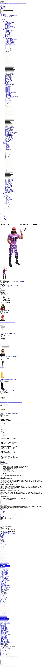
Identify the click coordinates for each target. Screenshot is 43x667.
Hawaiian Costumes (4, 602)
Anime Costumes (8, 95)
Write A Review (3, 516)
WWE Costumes (8, 82)
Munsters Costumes (8, 66)
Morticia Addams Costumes (5, 623)
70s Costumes (7, 89)
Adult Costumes (6, 21)
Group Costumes (6, 142)
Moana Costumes (8, 118)
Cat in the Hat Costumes (4, 568)
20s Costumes (7, 87)
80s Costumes (7, 90)
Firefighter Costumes (4, 593)
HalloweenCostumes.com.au (8, 209)
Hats (6, 155)
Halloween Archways (9, 179)
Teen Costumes (7, 35)
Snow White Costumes (9, 129)
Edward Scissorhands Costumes (10, 49)
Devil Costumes (3, 582)
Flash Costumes (3, 594)
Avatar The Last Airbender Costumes (11, 96)
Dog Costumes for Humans (5, 587)
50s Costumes (7, 88)
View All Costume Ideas (9, 84)
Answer (1, 509)
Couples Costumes (6, 141)
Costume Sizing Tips (4, 463)
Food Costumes (7, 106)
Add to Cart (3, 291)
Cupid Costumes (3, 577)
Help (2, 8)
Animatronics (7, 173)
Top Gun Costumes (8, 79)
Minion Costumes (3, 621)
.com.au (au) (2, 547)
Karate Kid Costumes (9, 57)
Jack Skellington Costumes (5, 608)
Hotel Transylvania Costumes (10, 55)
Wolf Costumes (3, 655)
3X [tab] (3, 435)
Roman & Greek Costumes (10, 127)
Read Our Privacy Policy (4, 532)
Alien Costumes (8, 93)
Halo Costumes (3, 600)
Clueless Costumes (8, 45)
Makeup (6, 158)
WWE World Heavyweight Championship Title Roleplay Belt (11, 402)
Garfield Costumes (8, 51)
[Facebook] (0, 520)
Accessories (5, 143)
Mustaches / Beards (8, 161)
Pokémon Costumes (8, 123)
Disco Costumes (8, 103)
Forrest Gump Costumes (9, 50)
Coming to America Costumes (10, 46)
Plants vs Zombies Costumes (10, 69)
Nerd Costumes (3, 624)
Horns (6, 157)
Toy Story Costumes (8, 80)
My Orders (9, 15)
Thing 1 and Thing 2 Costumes (5, 648)
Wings (6, 170)
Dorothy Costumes (3, 588)
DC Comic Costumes (8, 100)
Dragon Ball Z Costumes (9, 48)
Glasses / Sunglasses (8, 152)
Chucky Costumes (8, 98)
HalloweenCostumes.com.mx (8, 210)
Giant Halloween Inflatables (10, 178)
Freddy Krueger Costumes (5, 597)
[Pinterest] (3, 520)
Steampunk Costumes (4, 640)
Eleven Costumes (3, 590)
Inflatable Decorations (9, 184)
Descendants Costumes (9, 101)
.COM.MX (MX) (19, 3)
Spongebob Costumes (4, 639)
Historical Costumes (8, 111)
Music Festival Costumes (9, 120)
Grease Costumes (8, 53)
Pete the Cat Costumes (9, 68)
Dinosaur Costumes (8, 102)
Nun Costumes (3, 625)
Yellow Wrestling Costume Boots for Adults (8, 379)
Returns (1, 537)
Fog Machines (7, 176)
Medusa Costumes (3, 616)
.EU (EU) (24, 3)
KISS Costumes (8, 58)
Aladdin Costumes (3, 554)
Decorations (5, 171)
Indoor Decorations (8, 183)
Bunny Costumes (3, 564)
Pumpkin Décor (8, 187)
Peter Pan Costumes (4, 629)
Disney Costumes (8, 104)
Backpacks (7, 145)
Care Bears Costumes (9, 43)
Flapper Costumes (8, 105)
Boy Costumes (7, 33)
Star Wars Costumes (8, 77)
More (1, 550)
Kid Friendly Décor (8, 185)
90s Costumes (7, 91)
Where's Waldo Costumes (5, 654)
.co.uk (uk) (2, 545)
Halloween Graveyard (9, 180)
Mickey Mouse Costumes (4, 619)
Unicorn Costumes (3, 651)
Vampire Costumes (3, 652)
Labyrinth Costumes (8, 59)
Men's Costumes (8, 23)
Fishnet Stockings (8, 151)
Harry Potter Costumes (9, 110)
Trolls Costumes (8, 81)
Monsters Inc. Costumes (9, 65)
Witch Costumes (8, 139)
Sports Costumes (8, 131)
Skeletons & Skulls (8, 189)
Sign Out (3, 16)
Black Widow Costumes (4, 563)
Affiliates (2, 540)
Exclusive (4, 37)
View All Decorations (9, 172)
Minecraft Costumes (4, 620)
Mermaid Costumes (3, 617)
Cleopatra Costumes (4, 573)
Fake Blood (7, 159)
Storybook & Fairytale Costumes (11, 132)
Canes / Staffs (7, 147)
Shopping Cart (4, 19)
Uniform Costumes (8, 137)
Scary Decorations (8, 188)
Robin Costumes (3, 636)
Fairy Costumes (3, 592)
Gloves (6, 153)
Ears (5, 150)
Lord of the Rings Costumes (10, 61)
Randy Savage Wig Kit (4, 310)
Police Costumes (3, 633)
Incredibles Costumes (4, 605)
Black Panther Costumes (4, 562)
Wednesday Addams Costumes (5, 653)
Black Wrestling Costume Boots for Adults (8, 390)
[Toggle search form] (1, 13)
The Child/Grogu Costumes (5, 647)
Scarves (6, 164)
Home (2, 533)
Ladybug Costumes (3, 610)
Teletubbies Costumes (9, 78)
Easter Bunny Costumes (4, 589)
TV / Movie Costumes (9, 136)
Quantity (2, 287)
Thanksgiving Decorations (9, 191)
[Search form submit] (11, 11)
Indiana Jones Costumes (4, 606)
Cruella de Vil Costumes (4, 576)
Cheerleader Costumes (4, 569)
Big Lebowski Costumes (9, 42)
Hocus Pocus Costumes (9, 54)
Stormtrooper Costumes (4, 641)
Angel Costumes (3, 556)
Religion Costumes (8, 125)
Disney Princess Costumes (5, 585)
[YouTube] (5, 520)
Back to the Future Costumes (10, 41)
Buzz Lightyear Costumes (5, 565)
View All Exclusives (8, 38)
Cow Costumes (3, 575)
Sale (5, 194)
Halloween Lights (8, 181)
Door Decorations (8, 175)
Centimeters (3, 462)
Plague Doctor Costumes (4, 631)
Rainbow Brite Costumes (9, 72)
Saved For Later (14, 15)
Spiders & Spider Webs (9, 190)
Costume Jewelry (8, 149)
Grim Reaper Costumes (4, 599)
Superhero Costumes (8, 134)
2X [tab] (3, 434)
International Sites (3, 544)
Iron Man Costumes (3, 607)
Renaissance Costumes (9, 126)
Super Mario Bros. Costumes (10, 133)
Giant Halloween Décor (9, 177)
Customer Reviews (3, 551)
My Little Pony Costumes (9, 67)
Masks (6, 160)
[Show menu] (1, 10)
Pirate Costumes (8, 122)
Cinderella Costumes (4, 572)
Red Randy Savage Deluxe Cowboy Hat (7, 322)
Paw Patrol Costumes (4, 627)
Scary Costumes (8, 128)
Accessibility (2, 542)
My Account (3, 15)
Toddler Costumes (8, 36)
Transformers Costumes (9, 135)
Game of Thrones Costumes (10, 109)
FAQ (1, 538)
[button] (2, 7)
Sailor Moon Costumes (9, 73)
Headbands (7, 156)
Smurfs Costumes (8, 76)
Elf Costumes (2, 591)
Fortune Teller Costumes (4, 596)
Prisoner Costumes (3, 635)
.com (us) (2, 546)
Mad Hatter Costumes (4, 614)
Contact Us (3, 6)
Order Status (2, 536)
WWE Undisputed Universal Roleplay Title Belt (9, 413)
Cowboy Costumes (8, 99)
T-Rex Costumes (3, 645)
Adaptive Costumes (8, 31)
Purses (6, 163)
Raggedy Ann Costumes (9, 71)
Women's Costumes (8, 24)
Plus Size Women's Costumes (10, 27)
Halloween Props (8, 182)
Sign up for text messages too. (7, 526)
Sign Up (10, 16)
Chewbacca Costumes (4, 570)
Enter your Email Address (5, 524)
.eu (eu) (1, 549)
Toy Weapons (7, 166)
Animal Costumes (8, 94)
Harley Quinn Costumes (4, 601)
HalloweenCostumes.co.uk (7, 207)
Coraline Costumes (8, 47)
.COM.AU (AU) (13, 3)
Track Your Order (13, 533)
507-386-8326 (3, 5)
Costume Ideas (5, 83)
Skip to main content (4, 0)
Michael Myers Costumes (4, 618)
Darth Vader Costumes (4, 579)
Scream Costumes (3, 637)
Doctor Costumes (3, 586)
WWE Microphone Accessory (5, 367)
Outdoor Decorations (8, 186)
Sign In (6, 16)
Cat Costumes (2, 567)
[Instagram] (4, 520)
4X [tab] (3, 436)
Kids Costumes (5, 29)
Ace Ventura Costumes (9, 40)
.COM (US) (8, 3)
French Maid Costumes (4, 598)
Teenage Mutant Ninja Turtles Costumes (7, 646)
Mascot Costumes (3, 615)
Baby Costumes (8, 32)
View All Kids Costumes (9, 30)
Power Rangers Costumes (9, 124)
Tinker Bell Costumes (4, 649)
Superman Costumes (4, 644)
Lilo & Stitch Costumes (9, 60)
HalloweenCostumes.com (7, 208)
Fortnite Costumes (8, 107)
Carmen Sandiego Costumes (10, 44)
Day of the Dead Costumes (5, 580)
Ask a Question (3, 511)
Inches (2, 461)
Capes (6, 148)
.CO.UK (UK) (3, 3)
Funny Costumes (8, 108)
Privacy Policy (3, 541)
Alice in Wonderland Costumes (10, 92)
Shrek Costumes (8, 75)
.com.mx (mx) (2, 548)
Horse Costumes (3, 604)
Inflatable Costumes (8, 112)
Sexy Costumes (7, 28)
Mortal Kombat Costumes (9, 119)
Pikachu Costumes (3, 630)
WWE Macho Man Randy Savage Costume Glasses (9, 356)
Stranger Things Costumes (5, 642)
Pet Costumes (7, 121)
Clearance (6, 195)
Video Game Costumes (9, 138)
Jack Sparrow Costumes (4, 609)
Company (2, 539)
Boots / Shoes (7, 146)
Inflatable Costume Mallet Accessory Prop (7, 333)
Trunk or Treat (7, 192)
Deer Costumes (3, 581)
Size (1, 283)
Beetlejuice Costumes (9, 97)
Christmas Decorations (9, 174)
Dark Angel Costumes (4, 578)
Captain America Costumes (5, 566)
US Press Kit (2, 543)
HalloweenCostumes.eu (7, 211)
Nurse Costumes (3, 626)
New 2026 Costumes (8, 85)
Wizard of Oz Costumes (9, 140)
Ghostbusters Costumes (9, 52)
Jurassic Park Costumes (9, 56)
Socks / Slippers (8, 165)
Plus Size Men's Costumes (9, 26)
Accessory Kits (7, 144)
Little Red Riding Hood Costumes (11, 113)
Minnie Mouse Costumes (4, 622)
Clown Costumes (3, 574)
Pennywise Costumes (4, 628)
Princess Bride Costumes (9, 70)
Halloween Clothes (8, 154)
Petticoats (6, 162)
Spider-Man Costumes (9, 130)
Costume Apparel (8, 86)
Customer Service (3, 534)
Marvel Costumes (8, 114)
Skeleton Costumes (3, 638)
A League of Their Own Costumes (11, 39)
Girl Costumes (7, 34)
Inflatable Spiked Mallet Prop (5, 344)
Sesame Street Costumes (9, 74)
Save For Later (3, 292)
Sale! (4, 193)
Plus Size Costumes (8, 25)
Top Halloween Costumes (5, 552)
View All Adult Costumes (9, 22)
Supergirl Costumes (3, 643)
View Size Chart (3, 289)
